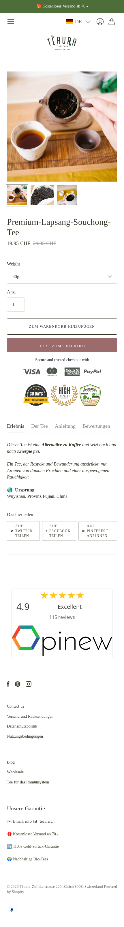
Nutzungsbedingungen (25, 736)
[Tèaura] (62, 42)
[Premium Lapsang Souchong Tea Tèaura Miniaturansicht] (17, 195)
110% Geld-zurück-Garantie (36, 846)
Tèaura (25, 886)
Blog (11, 762)
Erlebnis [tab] (15, 426)
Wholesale (15, 772)
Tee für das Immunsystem (28, 782)
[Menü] (11, 22)
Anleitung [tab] (65, 426)
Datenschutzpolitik (22, 726)
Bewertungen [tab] (96, 426)
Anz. (11, 291)
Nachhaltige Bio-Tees (30, 859)
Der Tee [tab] (39, 426)
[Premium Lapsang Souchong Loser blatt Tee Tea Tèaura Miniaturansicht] (42, 195)
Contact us (15, 706)
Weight (13, 263)
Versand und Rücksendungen (30, 716)
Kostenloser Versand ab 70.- (36, 834)
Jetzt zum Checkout (62, 346)
